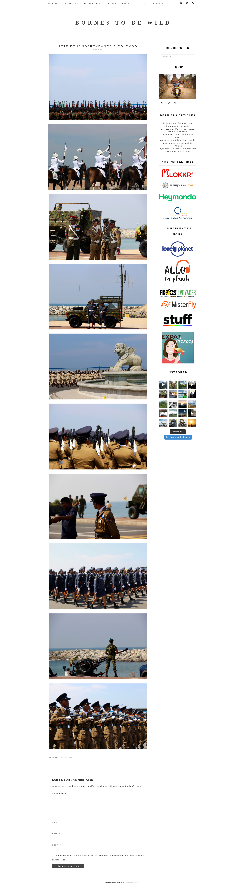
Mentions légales (132, 882)
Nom (55, 822)
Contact (158, 3)
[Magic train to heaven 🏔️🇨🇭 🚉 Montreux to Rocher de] (163, 413)
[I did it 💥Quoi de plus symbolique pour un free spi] (182, 423)
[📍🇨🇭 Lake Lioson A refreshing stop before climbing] (163, 385)
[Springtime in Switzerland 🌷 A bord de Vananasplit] (192, 404)
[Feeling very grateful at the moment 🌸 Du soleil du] (173, 385)
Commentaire (59, 793)
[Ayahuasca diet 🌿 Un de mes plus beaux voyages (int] (163, 394)
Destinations (92, 3)
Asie (62, 758)
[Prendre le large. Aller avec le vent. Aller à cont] (192, 423)
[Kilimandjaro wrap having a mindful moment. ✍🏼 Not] (173, 404)
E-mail (56, 834)
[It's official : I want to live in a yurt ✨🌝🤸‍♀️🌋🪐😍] (182, 413)
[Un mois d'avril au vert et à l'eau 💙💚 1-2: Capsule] (182, 385)
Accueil (53, 3)
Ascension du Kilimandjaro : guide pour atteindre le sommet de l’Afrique (177, 143)
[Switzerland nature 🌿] (163, 404)
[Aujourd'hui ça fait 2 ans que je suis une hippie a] (163, 423)
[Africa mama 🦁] (192, 413)
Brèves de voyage (119, 3)
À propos (70, 3)
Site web (56, 845)
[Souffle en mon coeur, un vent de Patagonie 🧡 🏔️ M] (173, 394)
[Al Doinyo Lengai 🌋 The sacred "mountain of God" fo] (173, 413)
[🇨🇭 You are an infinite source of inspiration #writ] (192, 385)
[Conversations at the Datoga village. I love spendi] (192, 394)
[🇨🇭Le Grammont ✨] (182, 404)
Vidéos (141, 3)
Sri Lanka (69, 758)
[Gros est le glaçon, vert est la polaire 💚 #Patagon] (182, 394)
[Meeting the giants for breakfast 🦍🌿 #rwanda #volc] (173, 423)
